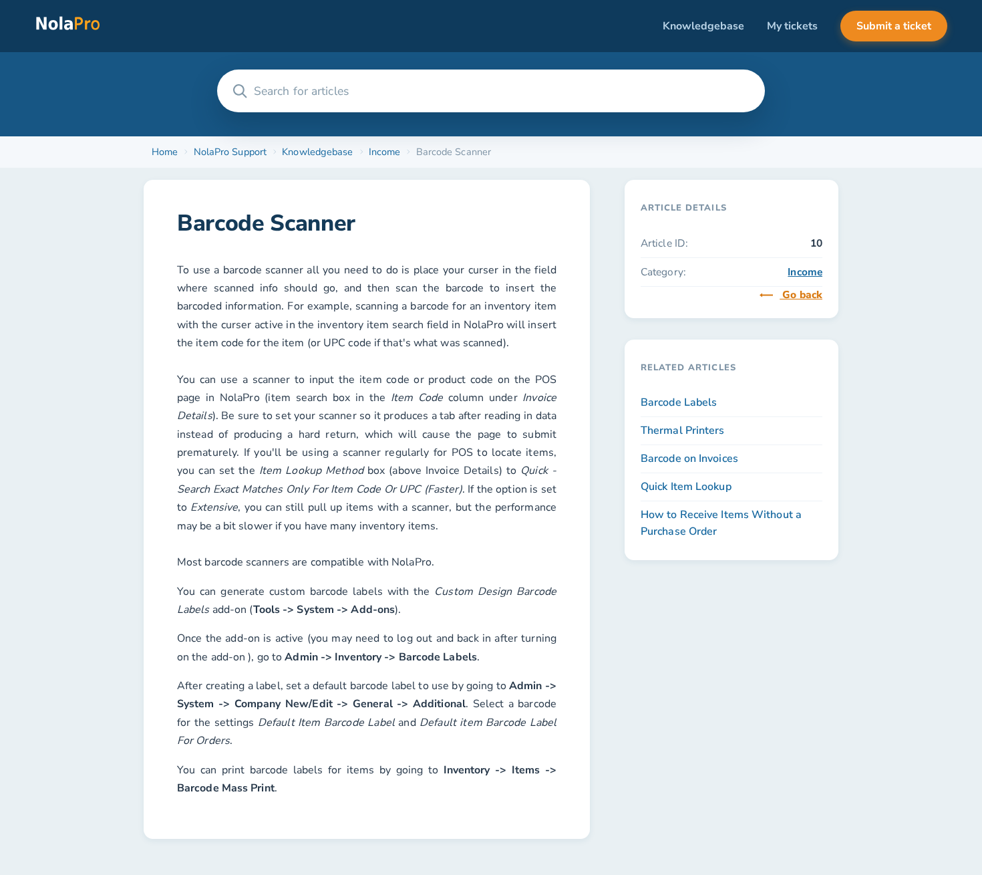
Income (805, 272)
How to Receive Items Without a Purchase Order (721, 523)
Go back (801, 294)
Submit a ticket (893, 26)
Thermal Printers (683, 430)
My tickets (792, 26)
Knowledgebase (703, 26)
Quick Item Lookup (686, 486)
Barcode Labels (679, 402)
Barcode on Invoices (689, 458)
